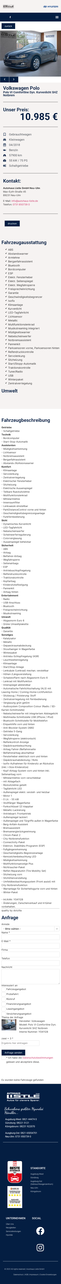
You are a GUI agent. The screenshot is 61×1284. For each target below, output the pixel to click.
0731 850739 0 (21, 204)
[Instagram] (40, 1247)
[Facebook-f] (10, 17)
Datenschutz (18, 1275)
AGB (26, 1275)
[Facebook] (40, 1231)
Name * (5, 932)
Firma (4, 950)
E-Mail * (6, 941)
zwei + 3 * (7, 1038)
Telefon (5, 958)
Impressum (33, 1275)
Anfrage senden (13, 1052)
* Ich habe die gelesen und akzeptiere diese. (29, 1059)
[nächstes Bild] (13, 80)
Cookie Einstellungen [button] (48, 1275)
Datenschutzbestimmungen (38, 1057)
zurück (8, 26)
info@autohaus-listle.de (25, 200)
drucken (12, 223)
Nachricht (6, 967)
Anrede (5, 924)
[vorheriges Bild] (4, 80)
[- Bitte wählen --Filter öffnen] (57, 928)
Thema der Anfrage (12, 1017)
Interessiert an (9, 985)
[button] (57, 17)
